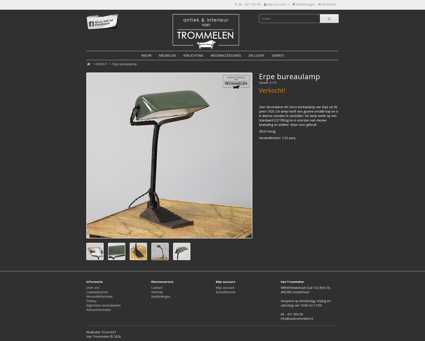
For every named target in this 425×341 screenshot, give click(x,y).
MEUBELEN (167, 55)
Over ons (92, 287)
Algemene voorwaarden (103, 305)
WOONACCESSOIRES (226, 55)
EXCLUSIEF (256, 55)
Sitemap (157, 292)
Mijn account (225, 287)
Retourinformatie (98, 310)
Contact (156, 287)
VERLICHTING (193, 55)
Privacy (91, 301)
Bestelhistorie (226, 292)
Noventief (109, 332)
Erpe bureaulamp (124, 64)
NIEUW (146, 55)
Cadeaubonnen (97, 292)
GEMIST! (278, 55)
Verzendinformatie (99, 296)
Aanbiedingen (160, 296)
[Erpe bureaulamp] (169, 155)
